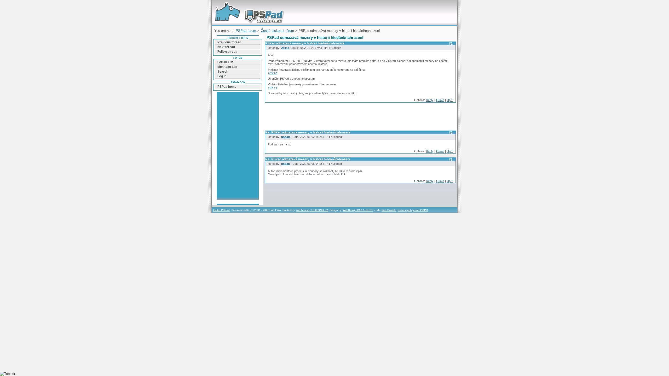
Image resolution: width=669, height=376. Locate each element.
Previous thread (229, 42)
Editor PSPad (221, 210)
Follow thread (227, 51)
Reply (429, 100)
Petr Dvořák (389, 210)
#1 (451, 43)
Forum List (225, 62)
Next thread (226, 47)
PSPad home (227, 86)
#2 (451, 132)
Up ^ (450, 100)
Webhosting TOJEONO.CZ (312, 210)
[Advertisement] (360, 118)
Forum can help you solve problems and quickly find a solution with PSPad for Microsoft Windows (248, 6)
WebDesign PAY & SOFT (358, 210)
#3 (451, 159)
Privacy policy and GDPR (413, 210)
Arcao (285, 47)
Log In (221, 76)
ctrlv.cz (272, 72)
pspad (285, 136)
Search (222, 71)
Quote (440, 100)
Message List (227, 66)
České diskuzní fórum (277, 31)
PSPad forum (246, 31)
